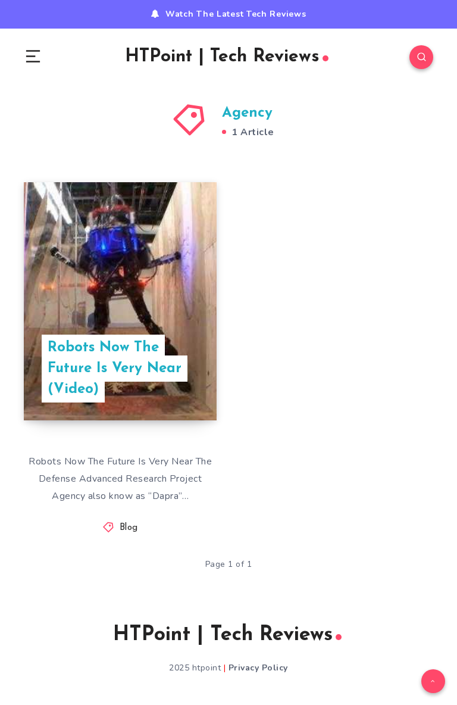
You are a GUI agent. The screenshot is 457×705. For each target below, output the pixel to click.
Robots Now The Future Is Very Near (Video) (114, 369)
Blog (129, 527)
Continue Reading (175, 387)
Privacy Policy (258, 667)
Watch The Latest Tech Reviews (235, 14)
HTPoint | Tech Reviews (222, 57)
